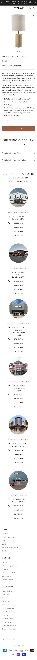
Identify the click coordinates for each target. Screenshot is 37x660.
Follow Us (5, 601)
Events (4, 598)
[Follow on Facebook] (3, 640)
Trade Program (7, 576)
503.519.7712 (18, 395)
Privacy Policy (6, 622)
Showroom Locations (9, 605)
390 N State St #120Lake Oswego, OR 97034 (18, 388)
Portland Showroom (18, 212)
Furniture (5, 534)
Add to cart (18, 129)
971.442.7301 (18, 339)
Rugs (3, 541)
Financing (5, 615)
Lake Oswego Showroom (18, 382)
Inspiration (5, 562)
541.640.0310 (18, 281)
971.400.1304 (18, 450)
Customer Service (7, 619)
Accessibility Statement (9, 626)
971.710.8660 (18, 506)
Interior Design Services (9, 566)
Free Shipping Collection (10, 548)
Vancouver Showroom (18, 440)
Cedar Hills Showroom (18, 324)
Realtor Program (7, 580)
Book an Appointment (9, 573)
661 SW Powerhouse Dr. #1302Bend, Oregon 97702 (19, 274)
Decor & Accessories (8, 537)
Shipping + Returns (8, 608)
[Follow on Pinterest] (14, 640)
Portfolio (5, 569)
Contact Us (5, 595)
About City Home (7, 591)
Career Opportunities (8, 629)
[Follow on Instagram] (8, 640)
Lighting (4, 544)
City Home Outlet (18, 495)
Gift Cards (5, 551)
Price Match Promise (8, 612)
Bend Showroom (19, 268)
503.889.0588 (18, 223)
